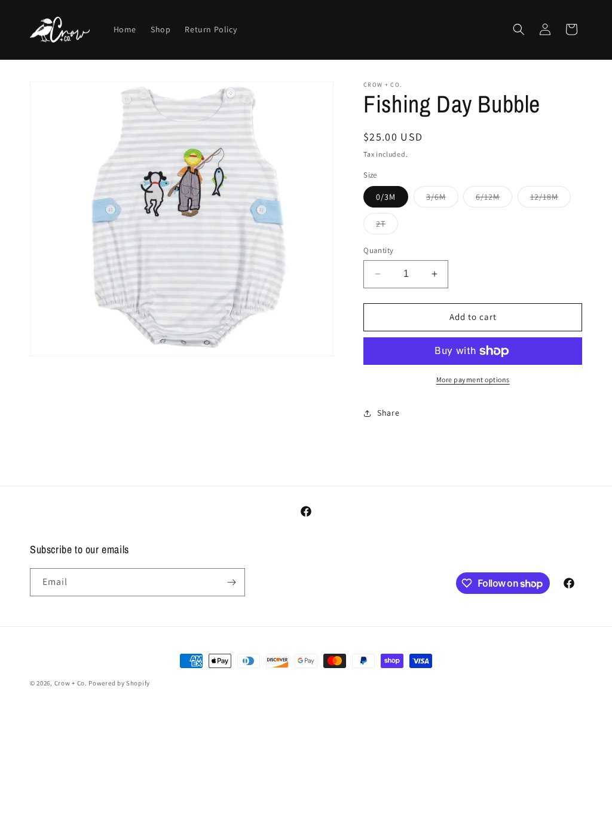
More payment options (473, 379)
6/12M (494, 199)
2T (387, 226)
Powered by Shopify (119, 683)
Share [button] (388, 412)
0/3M (386, 196)
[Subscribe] (231, 582)
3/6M (442, 199)
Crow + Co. (70, 683)
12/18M (550, 199)
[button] (519, 29)
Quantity (378, 250)
